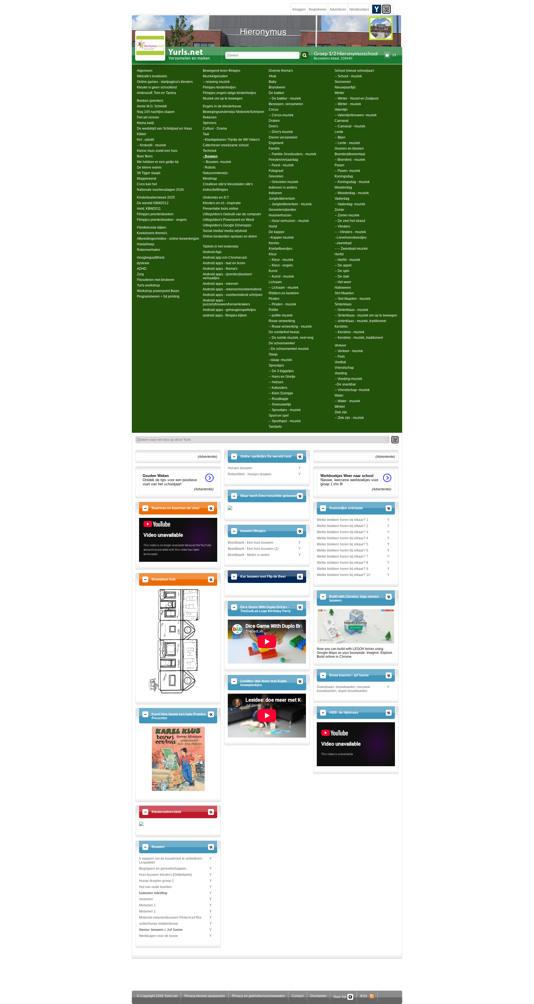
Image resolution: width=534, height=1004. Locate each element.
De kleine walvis (149, 167)
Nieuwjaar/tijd (345, 87)
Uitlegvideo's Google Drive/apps (227, 225)
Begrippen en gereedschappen (162, 869)
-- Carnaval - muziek (350, 126)
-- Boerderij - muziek (350, 160)
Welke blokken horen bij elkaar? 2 (342, 526)
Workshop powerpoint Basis (158, 291)
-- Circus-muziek (281, 115)
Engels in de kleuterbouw (222, 106)
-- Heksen (276, 382)
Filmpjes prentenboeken (155, 214)
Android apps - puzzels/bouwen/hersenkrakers (226, 302)
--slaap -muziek (280, 360)
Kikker (141, 134)
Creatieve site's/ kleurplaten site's (228, 184)
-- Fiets (340, 356)
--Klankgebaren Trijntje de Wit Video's (231, 140)
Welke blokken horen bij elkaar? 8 (342, 563)
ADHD (142, 269)
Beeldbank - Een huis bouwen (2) (253, 549)
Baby (272, 82)
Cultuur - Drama (215, 128)
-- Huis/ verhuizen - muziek (289, 221)
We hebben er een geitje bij (158, 162)
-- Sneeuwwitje (280, 404)
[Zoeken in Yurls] (304, 55)
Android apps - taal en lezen (224, 263)
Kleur (273, 254)
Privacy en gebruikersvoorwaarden (258, 996)
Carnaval (341, 121)
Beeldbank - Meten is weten (249, 555)
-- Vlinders (342, 226)
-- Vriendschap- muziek (352, 390)
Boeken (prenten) (150, 101)
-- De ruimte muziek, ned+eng (291, 338)
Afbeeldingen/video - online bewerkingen (168, 239)
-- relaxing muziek (216, 82)
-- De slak (342, 276)
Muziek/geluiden (215, 76)
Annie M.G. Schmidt (152, 106)
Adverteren (338, 9)
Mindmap (210, 178)
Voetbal (340, 362)
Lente (339, 132)
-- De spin (342, 271)
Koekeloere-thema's (152, 233)
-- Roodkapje (278, 399)
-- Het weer (343, 282)
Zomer (339, 210)
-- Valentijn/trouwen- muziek (356, 115)
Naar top (340, 997)
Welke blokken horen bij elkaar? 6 (342, 550)
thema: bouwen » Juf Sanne (161, 930)
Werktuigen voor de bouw (158, 936)
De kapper (277, 232)
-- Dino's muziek (281, 132)
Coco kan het (147, 184)
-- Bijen (340, 137)
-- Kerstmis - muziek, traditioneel (359, 338)
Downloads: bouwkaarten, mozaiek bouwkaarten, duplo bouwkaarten (343, 689)
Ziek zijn (341, 412)
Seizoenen (343, 82)
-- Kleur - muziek (281, 260)
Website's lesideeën (152, 76)
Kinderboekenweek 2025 (156, 197)
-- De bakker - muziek (285, 98)
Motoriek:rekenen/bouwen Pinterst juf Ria (170, 917)
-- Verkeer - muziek (349, 351)
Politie (273, 310)
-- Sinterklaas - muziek (351, 310)
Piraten (274, 299)
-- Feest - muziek (281, 165)
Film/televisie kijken (151, 227)
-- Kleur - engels (281, 265)
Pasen (339, 165)
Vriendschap (344, 368)
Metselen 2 (147, 911)
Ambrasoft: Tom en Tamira (156, 93)
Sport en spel (279, 415)
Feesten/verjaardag (283, 160)
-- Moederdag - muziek (352, 193)
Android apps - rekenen (220, 284)
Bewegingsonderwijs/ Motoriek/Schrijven (233, 112)
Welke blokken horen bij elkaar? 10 (343, 575)
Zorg (140, 274)
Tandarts (275, 427)
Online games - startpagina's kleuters (165, 82)
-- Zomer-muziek (347, 215)
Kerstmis (341, 326)
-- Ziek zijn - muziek (349, 418)
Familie (274, 148)
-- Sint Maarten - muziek (352, 299)
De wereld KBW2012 (153, 203)
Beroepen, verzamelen (286, 104)
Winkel (340, 407)
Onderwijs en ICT (216, 197)
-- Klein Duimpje (281, 393)
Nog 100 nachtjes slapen (156, 112)
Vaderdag (342, 199)
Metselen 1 (147, 905)
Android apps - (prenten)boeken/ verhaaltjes (227, 276)
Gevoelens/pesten (282, 210)
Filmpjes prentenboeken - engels (162, 220)
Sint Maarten (344, 293)
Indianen (275, 193)
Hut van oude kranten (155, 887)
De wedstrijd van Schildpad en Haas (164, 128)
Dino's (273, 126)
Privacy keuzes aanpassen (204, 996)
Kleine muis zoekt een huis (157, 151)
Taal (206, 134)
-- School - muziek (348, 76)
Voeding (341, 373)
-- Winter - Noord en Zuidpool (357, 98)
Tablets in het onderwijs (220, 246)
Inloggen (299, 9)
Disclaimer (318, 996)
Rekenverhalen (148, 250)
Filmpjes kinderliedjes (219, 87)
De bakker (276, 93)
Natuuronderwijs (215, 173)
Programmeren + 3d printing (158, 296)
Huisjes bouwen (240, 468)
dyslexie (143, 263)
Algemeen (144, 71)
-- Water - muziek (347, 401)
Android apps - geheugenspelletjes (229, 310)
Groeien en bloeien (349, 148)
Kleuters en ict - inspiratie (222, 203)
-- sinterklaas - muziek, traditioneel (360, 321)
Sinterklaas (343, 304)
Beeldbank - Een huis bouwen (250, 543)
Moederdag (343, 187)
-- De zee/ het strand (350, 221)
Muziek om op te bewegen (223, 98)
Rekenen (210, 117)
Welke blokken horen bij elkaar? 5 (342, 544)
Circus (273, 110)
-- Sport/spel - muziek (285, 421)
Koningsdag (344, 176)
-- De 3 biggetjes (281, 371)
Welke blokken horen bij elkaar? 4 (342, 538)
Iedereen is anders (283, 187)
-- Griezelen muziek (283, 182)
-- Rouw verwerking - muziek (290, 326)
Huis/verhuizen (280, 215)
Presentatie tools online (220, 209)
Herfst (339, 254)
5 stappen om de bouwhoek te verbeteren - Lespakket (171, 860)
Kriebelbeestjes (280, 249)
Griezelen (276, 176)
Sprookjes (276, 365)
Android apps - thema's (220, 269)
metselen (146, 899)
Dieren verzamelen (283, 137)
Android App (212, 252)
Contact (297, 996)
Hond (273, 226)
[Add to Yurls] (376, 9)
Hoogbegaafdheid (150, 257)
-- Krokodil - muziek (151, 145)
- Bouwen (210, 156)
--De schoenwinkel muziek (289, 349)
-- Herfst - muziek (347, 260)
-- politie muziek (281, 315)
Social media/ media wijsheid (225, 231)
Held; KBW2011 (149, 209)
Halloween (343, 288)
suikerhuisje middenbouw (158, 924)
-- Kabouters (278, 388)
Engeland (276, 143)
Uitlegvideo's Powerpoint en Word (228, 220)
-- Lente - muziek (347, 143)
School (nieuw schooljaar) (354, 71)
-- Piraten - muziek (282, 304)
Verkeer (340, 345)
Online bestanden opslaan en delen (230, 236)
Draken (274, 121)
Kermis (274, 243)
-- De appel (343, 265)
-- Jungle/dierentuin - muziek (290, 204)
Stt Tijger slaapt (148, 173)
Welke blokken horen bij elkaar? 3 (342, 532)
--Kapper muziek (281, 237)
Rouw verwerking (282, 321)
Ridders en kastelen (284, 293)
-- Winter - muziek (348, 104)
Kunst (273, 271)
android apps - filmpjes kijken (225, 315)
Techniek (209, 151)
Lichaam (275, 282)
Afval (272, 76)
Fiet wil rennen (148, 117)
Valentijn (341, 110)
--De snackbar (345, 384)
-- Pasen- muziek (347, 171)
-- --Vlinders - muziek (350, 232)
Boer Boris (145, 156)
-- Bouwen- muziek (217, 162)
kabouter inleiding (153, 893)
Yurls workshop (148, 285)
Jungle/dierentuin (282, 199)
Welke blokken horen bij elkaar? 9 (342, 569)
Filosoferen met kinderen (155, 280)
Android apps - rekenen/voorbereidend (232, 289)
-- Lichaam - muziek (283, 288)
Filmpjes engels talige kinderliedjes (229, 93)
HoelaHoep (145, 244)
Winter (339, 93)
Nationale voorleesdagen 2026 (160, 190)
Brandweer (277, 87)
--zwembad (343, 243)
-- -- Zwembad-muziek (351, 249)
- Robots (209, 167)
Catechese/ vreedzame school (226, 145)
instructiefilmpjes (215, 190)
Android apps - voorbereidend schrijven (233, 295)
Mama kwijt (145, 123)
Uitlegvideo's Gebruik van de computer (232, 214)
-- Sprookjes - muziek (285, 410)
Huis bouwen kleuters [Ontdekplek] (165, 875)
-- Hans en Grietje (282, 377)
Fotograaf (276, 171)
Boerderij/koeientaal (350, 154)
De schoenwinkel (282, 343)
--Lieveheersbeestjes (351, 237)
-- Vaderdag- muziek (350, 204)
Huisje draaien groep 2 (156, 881)
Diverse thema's (281, 71)
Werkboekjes (359, 9)
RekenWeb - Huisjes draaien (249, 474)
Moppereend (146, 178)
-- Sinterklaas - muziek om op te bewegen (366, 315)
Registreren (318, 9)
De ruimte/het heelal (284, 332)
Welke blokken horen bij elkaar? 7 (342, 556)
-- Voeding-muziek (348, 379)
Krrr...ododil (145, 140)
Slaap (273, 354)
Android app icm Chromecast (225, 257)
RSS (365, 996)
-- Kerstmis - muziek (349, 332)
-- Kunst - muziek (281, 276)
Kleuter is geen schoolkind (157, 87)
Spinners (209, 123)
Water (339, 395)
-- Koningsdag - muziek (352, 182)
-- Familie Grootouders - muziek (292, 154)
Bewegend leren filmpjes (221, 71)
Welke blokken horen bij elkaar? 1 (342, 520)
